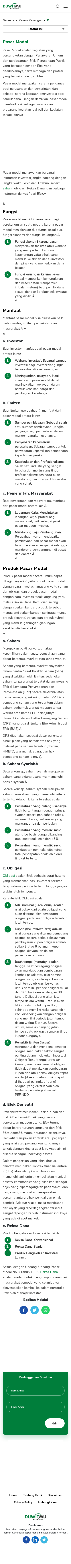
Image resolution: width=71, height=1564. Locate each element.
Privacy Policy (23, 1502)
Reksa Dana (49, 1272)
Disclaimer (55, 1495)
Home (13, 1495)
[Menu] (65, 6)
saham (8, 188)
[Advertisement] (35, 142)
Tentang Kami (32, 1495)
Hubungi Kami (47, 1502)
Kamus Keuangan (31, 20)
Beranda (9, 20)
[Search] (58, 6)
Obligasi (9, 875)
